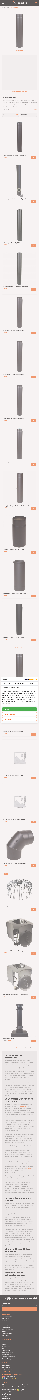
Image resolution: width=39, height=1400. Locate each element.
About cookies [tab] (19, 683)
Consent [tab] (7, 683)
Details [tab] (32, 683)
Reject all (8, 719)
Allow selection (10, 714)
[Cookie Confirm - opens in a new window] (30, 679)
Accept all (8, 709)
